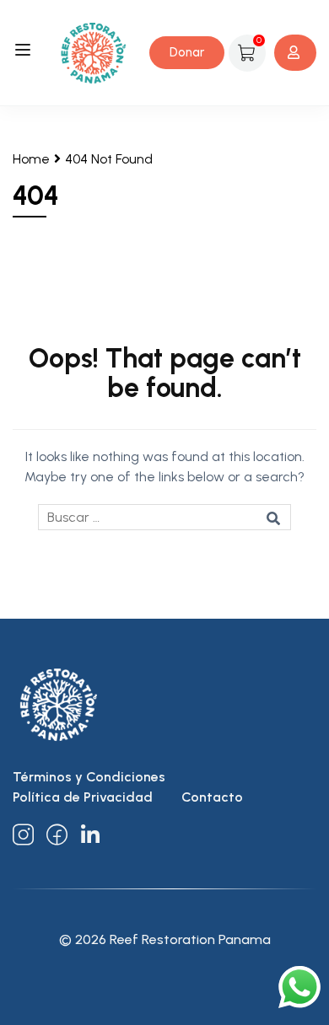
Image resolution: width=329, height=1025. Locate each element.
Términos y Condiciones (89, 777)
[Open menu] (25, 53)
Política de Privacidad (83, 797)
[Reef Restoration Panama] (93, 52)
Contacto (212, 797)
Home (31, 159)
